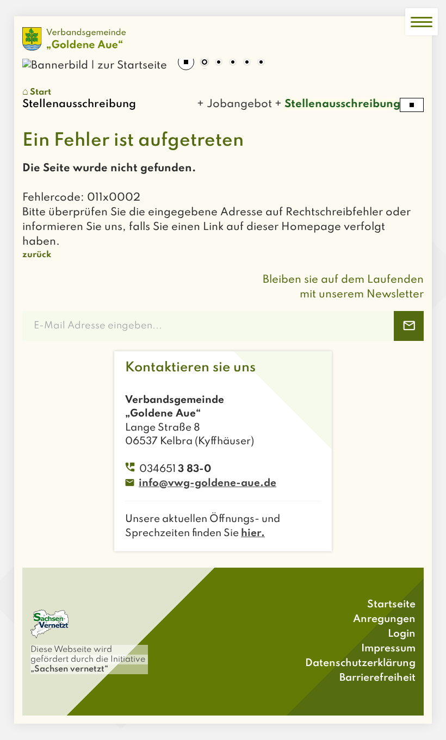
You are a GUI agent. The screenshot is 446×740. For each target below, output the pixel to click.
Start (40, 92)
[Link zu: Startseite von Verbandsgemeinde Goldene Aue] (74, 39)
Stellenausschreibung (337, 104)
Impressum (388, 648)
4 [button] (247, 63)
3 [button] (233, 63)
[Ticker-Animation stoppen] (412, 105)
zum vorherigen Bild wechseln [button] (38, 59)
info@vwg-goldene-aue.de (207, 483)
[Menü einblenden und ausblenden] (421, 21)
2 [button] (219, 63)
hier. (253, 533)
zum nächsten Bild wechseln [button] (407, 59)
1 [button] (204, 63)
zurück (36, 255)
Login (402, 634)
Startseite (391, 604)
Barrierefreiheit (377, 678)
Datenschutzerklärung (360, 663)
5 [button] (261, 63)
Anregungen (384, 619)
